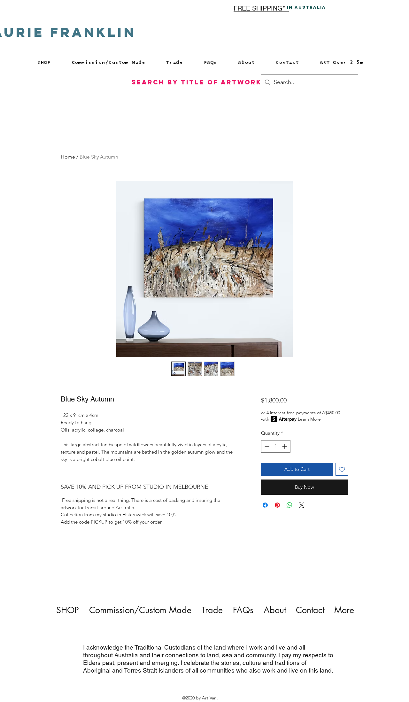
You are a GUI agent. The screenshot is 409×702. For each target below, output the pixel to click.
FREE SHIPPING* (261, 8)
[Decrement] (266, 446)
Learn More (309, 419)
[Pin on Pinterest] (277, 505)
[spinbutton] (275, 446)
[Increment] (285, 446)
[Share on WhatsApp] (289, 505)
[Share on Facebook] (265, 505)
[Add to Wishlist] (342, 469)
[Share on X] (301, 505)
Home (68, 157)
